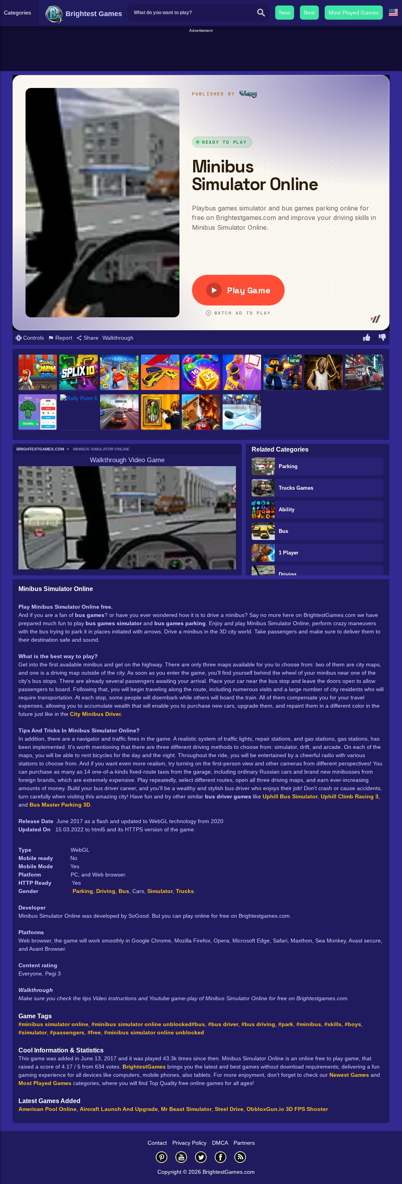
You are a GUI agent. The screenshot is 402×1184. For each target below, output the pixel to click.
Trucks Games (296, 488)
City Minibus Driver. (96, 714)
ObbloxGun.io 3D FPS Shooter (287, 1109)
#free (94, 1032)
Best (309, 12)
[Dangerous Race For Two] (160, 373)
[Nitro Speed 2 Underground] (364, 373)
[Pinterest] (162, 1157)
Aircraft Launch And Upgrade (119, 1109)
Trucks (185, 891)
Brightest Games (93, 14)
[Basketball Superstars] (242, 373)
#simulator (32, 1032)
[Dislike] (382, 338)
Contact (157, 1143)
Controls (33, 338)
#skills (333, 1024)
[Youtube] (181, 1157)
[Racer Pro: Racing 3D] (119, 412)
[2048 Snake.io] (201, 373)
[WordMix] (37, 412)
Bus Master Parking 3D (59, 805)
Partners (244, 1143)
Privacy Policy (189, 1143)
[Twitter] (201, 1157)
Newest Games (349, 1075)
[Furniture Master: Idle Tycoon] (119, 373)
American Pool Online (47, 1109)
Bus (283, 531)
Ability (286, 509)
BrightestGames (144, 1066)
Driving (287, 574)
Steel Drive (229, 1109)
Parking (288, 466)
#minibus (308, 1024)
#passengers (67, 1032)
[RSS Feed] (240, 1157)
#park (285, 1024)
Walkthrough (117, 338)
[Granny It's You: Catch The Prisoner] (323, 373)
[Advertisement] (201, 51)
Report (63, 338)
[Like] (367, 338)
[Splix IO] (78, 373)
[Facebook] (221, 1157)
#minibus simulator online (53, 1024)
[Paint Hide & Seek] (160, 412)
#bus (198, 1024)
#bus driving (258, 1024)
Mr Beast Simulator (186, 1109)
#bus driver (223, 1024)
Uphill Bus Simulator (290, 796)
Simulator (160, 891)
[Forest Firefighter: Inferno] (201, 412)
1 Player (288, 553)
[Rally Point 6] (78, 412)
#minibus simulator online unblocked (141, 1024)
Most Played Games (354, 12)
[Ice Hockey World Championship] (242, 412)
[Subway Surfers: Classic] (37, 373)
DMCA (220, 1143)
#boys (353, 1024)
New (284, 12)
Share (90, 338)
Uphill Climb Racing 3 (349, 796)
